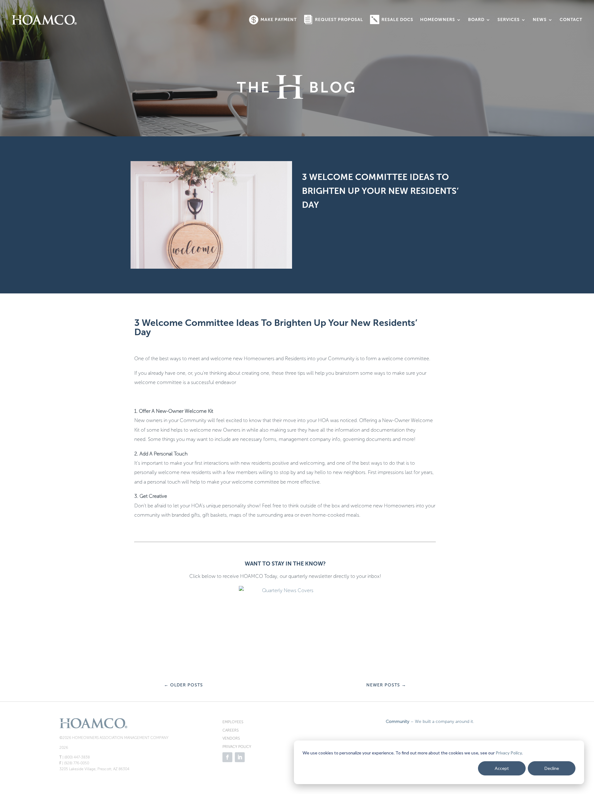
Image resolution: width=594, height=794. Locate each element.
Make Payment (278, 19)
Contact (571, 19)
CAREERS (230, 730)
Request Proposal (339, 19)
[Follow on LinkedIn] (240, 757)
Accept (502, 768)
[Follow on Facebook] (227, 757)
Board (476, 19)
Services (508, 19)
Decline (551, 768)
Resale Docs (397, 19)
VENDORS (231, 738)
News (540, 19)
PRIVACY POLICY (236, 747)
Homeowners (437, 19)
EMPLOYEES (232, 722)
